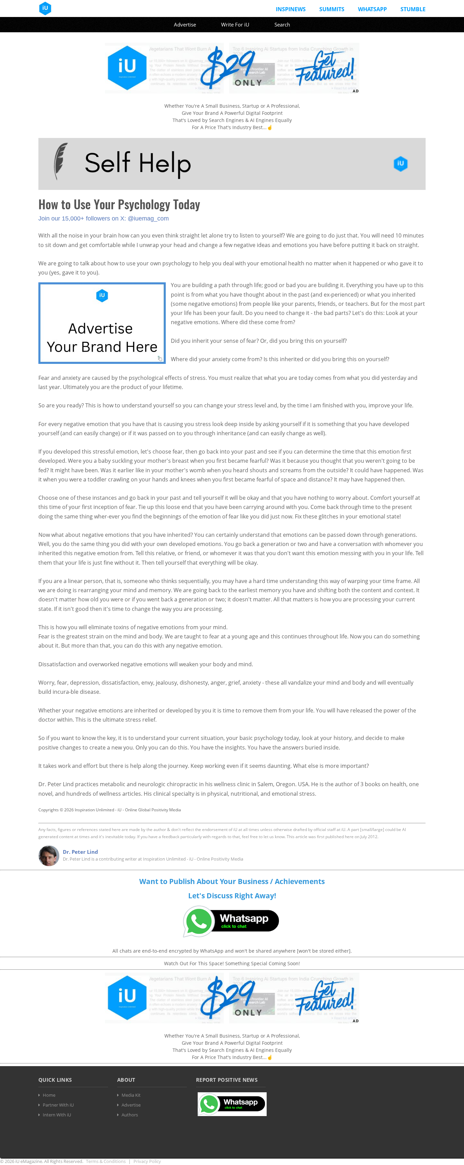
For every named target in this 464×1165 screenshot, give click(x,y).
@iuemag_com (148, 218)
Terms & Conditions (106, 1161)
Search (282, 24)
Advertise (185, 24)
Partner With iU (58, 1105)
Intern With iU (57, 1115)
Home (49, 1095)
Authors (130, 1115)
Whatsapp (372, 9)
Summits (331, 9)
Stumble (413, 9)
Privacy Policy (147, 1161)
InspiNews (291, 9)
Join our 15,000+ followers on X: (83, 218)
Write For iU (235, 24)
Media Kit (131, 1095)
